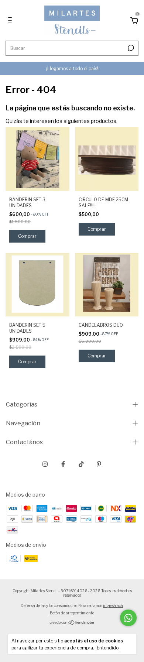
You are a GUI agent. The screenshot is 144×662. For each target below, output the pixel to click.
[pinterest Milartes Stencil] (99, 464)
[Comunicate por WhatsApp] (128, 618)
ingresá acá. (113, 605)
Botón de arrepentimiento (72, 613)
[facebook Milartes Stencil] (63, 464)
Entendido (108, 648)
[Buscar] (130, 48)
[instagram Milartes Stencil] (45, 464)
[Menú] (11, 21)
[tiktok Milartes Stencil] (81, 464)
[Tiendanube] (72, 623)
